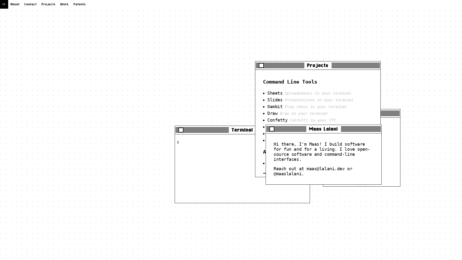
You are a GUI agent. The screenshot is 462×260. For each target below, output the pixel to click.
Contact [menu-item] (31, 4)
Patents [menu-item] (80, 4)
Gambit (274, 106)
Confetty (277, 120)
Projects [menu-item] (49, 4)
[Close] (181, 130)
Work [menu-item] (64, 4)
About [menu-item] (15, 4)
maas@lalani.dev (326, 168)
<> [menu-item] (4, 4)
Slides (274, 99)
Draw (272, 113)
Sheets (274, 93)
